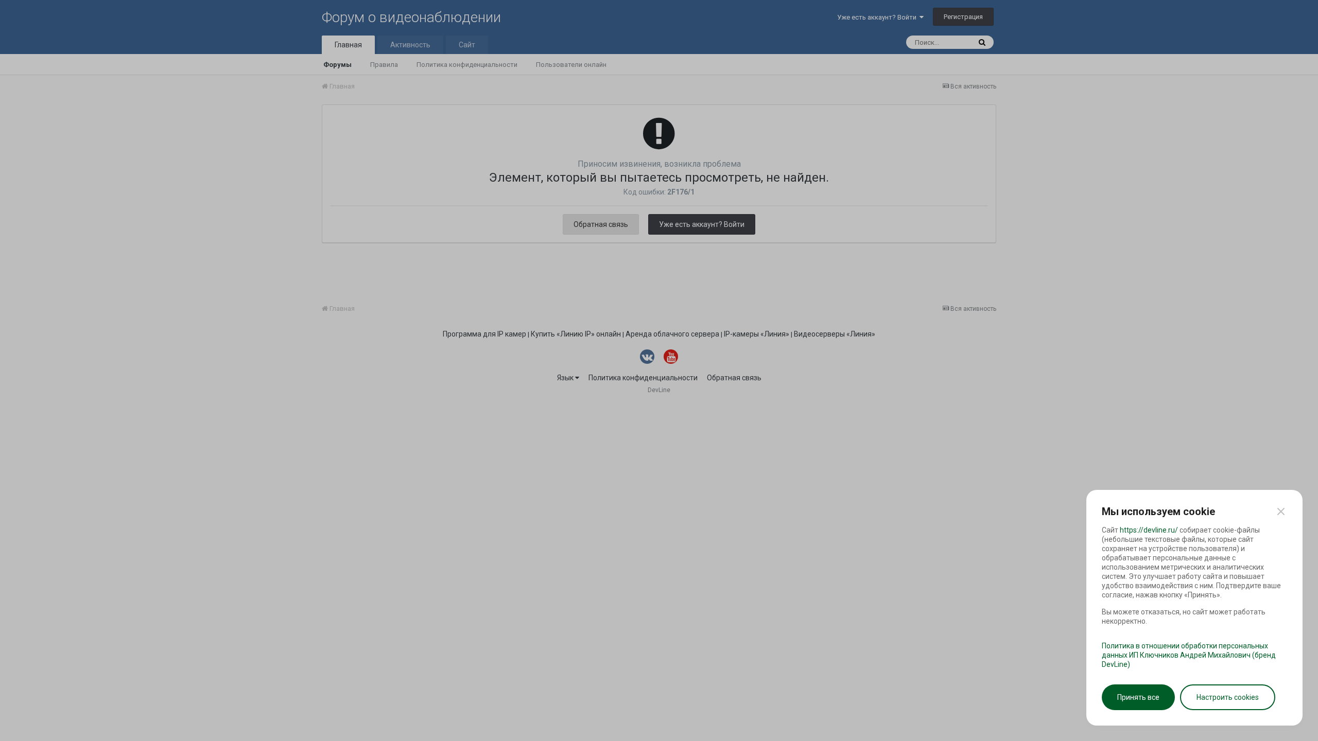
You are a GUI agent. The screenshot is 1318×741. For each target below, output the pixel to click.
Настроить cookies (1227, 697)
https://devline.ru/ (1149, 530)
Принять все (1138, 697)
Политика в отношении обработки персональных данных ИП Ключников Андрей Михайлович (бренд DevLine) (1189, 655)
